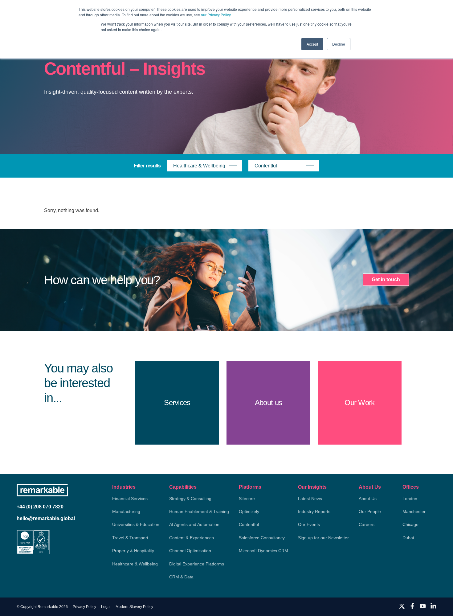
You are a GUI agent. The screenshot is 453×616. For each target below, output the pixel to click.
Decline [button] (338, 44)
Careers (366, 524)
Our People (370, 511)
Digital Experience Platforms (196, 563)
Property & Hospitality (133, 550)
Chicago (410, 524)
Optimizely (249, 511)
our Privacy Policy (216, 14)
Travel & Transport (130, 537)
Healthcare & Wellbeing (135, 563)
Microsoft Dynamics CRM (263, 550)
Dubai (408, 537)
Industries (124, 487)
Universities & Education (135, 524)
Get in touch (386, 279)
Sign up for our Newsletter (323, 537)
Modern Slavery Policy (134, 607)
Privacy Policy (84, 607)
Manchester (414, 511)
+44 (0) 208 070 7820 (40, 506)
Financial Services (130, 498)
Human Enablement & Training (199, 511)
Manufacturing (126, 511)
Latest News (310, 498)
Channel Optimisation (190, 550)
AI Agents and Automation (194, 524)
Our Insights (312, 487)
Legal (106, 607)
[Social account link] (402, 606)
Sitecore (247, 498)
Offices (410, 487)
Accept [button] (312, 44)
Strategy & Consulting (190, 498)
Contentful (249, 524)
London (409, 498)
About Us (370, 487)
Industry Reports (314, 511)
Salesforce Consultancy (262, 537)
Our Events (309, 524)
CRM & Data (181, 576)
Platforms (250, 487)
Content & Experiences (191, 537)
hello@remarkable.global (46, 518)
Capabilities (183, 487)
